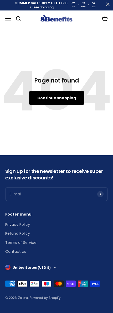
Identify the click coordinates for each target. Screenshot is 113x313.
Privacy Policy (17, 224)
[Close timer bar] (108, 4)
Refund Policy (17, 233)
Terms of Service (21, 242)
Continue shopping (56, 98)
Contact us (15, 251)
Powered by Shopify (45, 297)
